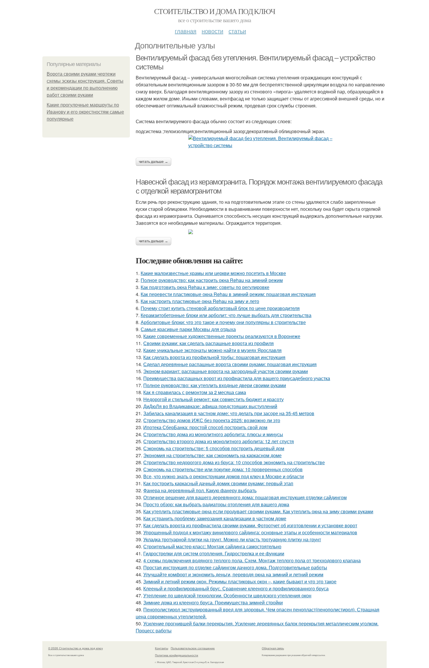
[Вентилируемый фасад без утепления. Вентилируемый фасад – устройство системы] (261, 142)
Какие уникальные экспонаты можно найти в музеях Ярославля (212, 350)
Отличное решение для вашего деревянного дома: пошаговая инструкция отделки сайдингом (245, 497)
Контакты (161, 648)
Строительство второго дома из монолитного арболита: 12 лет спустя (218, 441)
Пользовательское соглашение (193, 648)
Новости (212, 31)
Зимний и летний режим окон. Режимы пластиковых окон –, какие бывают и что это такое (239, 581)
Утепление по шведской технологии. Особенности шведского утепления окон (227, 595)
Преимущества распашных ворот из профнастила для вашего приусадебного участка (236, 378)
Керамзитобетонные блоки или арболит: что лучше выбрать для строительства (226, 315)
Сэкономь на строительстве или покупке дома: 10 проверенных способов (223, 469)
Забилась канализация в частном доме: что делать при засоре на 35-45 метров (228, 413)
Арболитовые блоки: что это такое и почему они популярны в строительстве (223, 322)
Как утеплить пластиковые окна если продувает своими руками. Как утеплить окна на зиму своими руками (258, 511)
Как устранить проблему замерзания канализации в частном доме (214, 518)
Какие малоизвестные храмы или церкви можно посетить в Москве (213, 273)
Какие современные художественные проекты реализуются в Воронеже (221, 336)
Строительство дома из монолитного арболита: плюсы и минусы (213, 434)
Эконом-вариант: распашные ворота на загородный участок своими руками (225, 371)
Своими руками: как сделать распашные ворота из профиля (208, 343)
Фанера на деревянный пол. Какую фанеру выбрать (200, 490)
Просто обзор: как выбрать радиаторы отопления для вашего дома (216, 504)
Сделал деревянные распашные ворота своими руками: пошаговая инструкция (230, 364)
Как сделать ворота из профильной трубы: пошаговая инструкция (214, 357)
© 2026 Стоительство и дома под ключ (75, 648)
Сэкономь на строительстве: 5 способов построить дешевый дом (213, 448)
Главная (185, 31)
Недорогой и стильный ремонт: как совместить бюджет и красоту (213, 399)
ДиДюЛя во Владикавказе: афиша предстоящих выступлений (210, 406)
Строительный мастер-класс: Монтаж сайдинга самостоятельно (212, 546)
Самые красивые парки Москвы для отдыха (188, 329)
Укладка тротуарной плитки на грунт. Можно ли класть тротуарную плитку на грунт (232, 539)
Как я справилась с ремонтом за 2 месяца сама (194, 392)
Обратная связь (273, 648)
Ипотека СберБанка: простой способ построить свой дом (205, 427)
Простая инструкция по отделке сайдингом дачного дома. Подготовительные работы (235, 567)
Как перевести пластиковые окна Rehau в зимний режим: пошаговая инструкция (228, 294)
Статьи (237, 31)
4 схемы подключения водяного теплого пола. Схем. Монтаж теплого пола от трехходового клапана (252, 560)
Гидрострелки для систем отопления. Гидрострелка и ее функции (213, 553)
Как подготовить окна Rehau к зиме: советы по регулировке (205, 287)
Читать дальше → (153, 162)
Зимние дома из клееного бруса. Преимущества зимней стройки (213, 602)
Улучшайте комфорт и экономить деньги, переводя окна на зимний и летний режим (233, 574)
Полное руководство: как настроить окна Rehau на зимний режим (212, 280)
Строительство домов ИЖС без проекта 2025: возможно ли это (211, 420)
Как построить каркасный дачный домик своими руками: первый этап (218, 483)
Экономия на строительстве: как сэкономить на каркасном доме (212, 455)
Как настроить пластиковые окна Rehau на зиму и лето (200, 301)
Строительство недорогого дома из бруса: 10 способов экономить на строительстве (234, 462)
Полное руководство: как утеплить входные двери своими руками (214, 385)
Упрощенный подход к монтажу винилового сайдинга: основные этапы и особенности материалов (250, 532)
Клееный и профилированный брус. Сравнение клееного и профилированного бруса (236, 588)
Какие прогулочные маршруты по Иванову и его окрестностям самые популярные (85, 111)
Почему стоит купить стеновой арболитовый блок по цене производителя (220, 308)
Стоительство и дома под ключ (214, 11)
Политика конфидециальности (176, 655)
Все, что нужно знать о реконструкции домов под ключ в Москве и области (223, 476)
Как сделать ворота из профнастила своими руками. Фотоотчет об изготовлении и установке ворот (250, 525)
